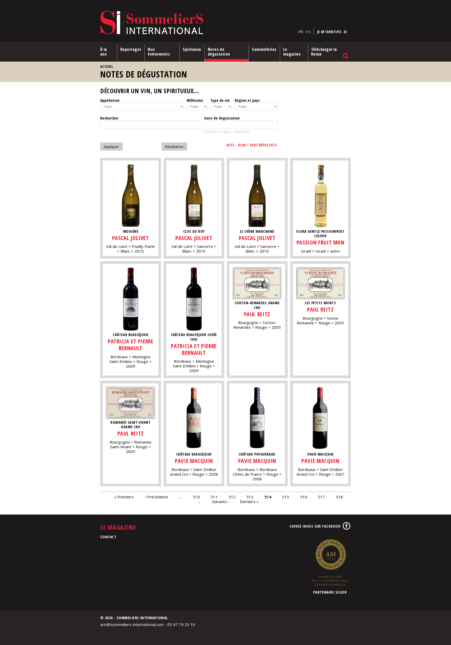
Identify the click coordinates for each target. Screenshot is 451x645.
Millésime (195, 100)
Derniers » (249, 501)
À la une (103, 51)
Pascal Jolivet (130, 238)
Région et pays (247, 100)
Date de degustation (222, 118)
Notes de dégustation (219, 51)
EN (308, 31)
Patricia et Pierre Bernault (130, 344)
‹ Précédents (156, 496)
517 (321, 496)
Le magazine (292, 51)
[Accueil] (198, 22)
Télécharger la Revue (324, 51)
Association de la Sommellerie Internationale (330, 562)
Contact (108, 536)
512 (232, 496)
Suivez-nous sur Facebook (315, 526)
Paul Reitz (257, 314)
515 (285, 496)
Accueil (106, 66)
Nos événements (159, 51)
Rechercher (109, 118)
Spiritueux (192, 49)
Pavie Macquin (194, 460)
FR (300, 31)
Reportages (130, 49)
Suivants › (220, 501)
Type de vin (220, 100)
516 (303, 496)
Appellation (110, 100)
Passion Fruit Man (320, 242)
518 (339, 496)
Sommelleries (264, 49)
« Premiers (124, 496)
